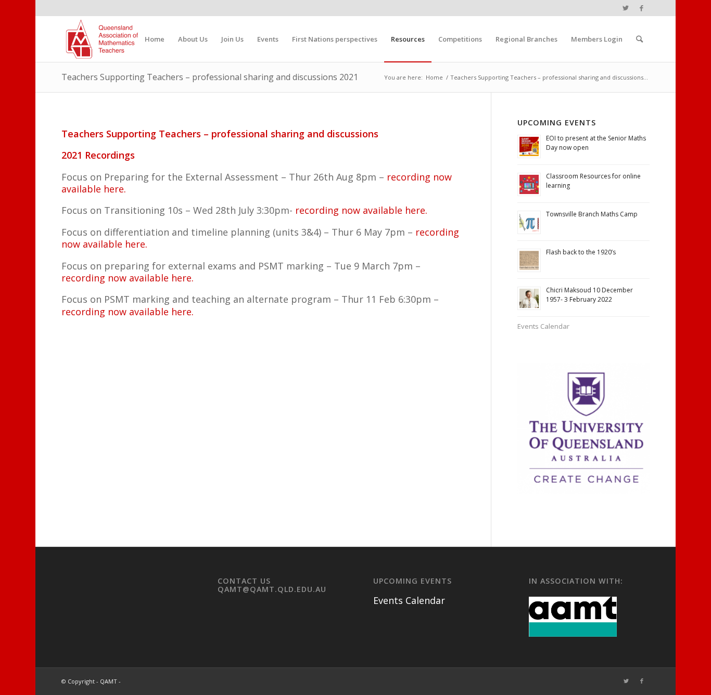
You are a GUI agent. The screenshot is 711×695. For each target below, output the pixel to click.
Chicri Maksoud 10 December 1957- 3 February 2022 (589, 295)
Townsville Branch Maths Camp (592, 214)
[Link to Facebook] (642, 8)
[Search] (639, 39)
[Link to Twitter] (625, 8)
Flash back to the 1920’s (581, 252)
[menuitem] (154, 39)
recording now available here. (361, 210)
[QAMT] (101, 39)
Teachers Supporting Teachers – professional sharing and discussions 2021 (209, 77)
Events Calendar (543, 326)
